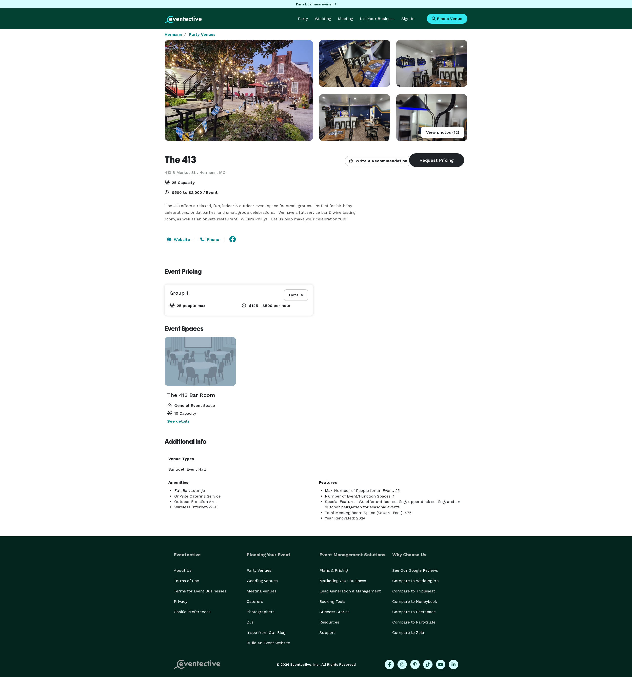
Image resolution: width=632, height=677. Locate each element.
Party (303, 18)
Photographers (261, 611)
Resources (329, 622)
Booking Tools (332, 601)
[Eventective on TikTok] (428, 664)
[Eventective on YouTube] (440, 664)
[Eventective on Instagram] (402, 664)
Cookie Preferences (192, 611)
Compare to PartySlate (413, 622)
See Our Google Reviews (415, 570)
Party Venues (202, 34)
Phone (212, 239)
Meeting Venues (261, 591)
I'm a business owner (314, 4)
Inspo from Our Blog (266, 632)
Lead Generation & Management (350, 591)
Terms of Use (186, 580)
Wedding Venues (262, 580)
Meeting (345, 18)
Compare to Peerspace (414, 611)
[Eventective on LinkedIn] (453, 664)
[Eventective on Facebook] (389, 664)
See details (178, 421)
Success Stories (334, 611)
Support (327, 632)
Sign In (408, 18)
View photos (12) (442, 132)
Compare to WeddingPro (415, 580)
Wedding (323, 18)
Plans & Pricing (333, 570)
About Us (183, 570)
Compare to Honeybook (414, 601)
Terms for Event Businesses (200, 591)
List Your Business (377, 18)
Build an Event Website (268, 643)
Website (181, 239)
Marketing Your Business (342, 580)
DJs (250, 622)
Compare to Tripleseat (413, 591)
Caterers (255, 601)
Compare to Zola (408, 632)
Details (296, 295)
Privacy (180, 601)
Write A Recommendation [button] (380, 161)
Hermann (173, 34)
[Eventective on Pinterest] (415, 664)
